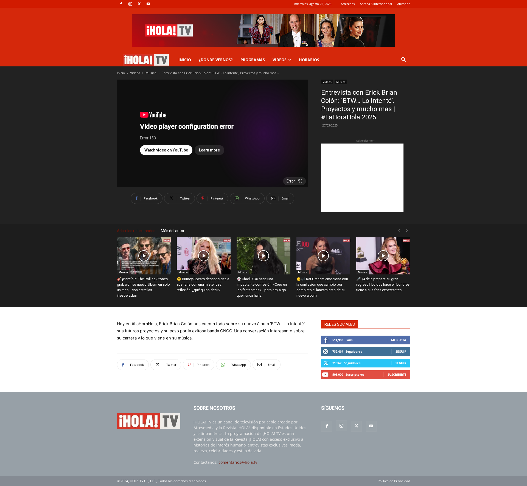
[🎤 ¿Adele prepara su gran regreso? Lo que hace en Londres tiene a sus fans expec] (383, 255)
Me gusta (398, 340)
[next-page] (407, 230)
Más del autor (172, 231)
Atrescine (403, 4)
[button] (403, 60)
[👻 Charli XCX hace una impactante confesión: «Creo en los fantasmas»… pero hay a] (263, 255)
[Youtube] (148, 4)
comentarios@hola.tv (237, 462)
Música (150, 73)
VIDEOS (280, 59)
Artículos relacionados (136, 231)
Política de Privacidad (394, 481)
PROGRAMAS (252, 59)
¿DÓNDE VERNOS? (216, 59)
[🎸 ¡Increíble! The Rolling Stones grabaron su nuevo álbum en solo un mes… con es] (144, 255)
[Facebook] (121, 4)
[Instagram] (130, 4)
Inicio (121, 73)
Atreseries (348, 4)
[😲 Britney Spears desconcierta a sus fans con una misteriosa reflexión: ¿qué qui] (204, 255)
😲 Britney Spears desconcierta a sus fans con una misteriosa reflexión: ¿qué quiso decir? (203, 284)
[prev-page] (399, 230)
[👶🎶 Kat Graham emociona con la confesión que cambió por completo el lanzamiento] (323, 255)
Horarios (309, 59)
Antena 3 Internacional (376, 4)
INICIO (184, 59)
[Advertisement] (362, 178)
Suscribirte (397, 374)
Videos (135, 73)
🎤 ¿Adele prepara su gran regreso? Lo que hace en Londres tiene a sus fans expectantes (383, 284)
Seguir (401, 351)
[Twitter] (139, 4)
